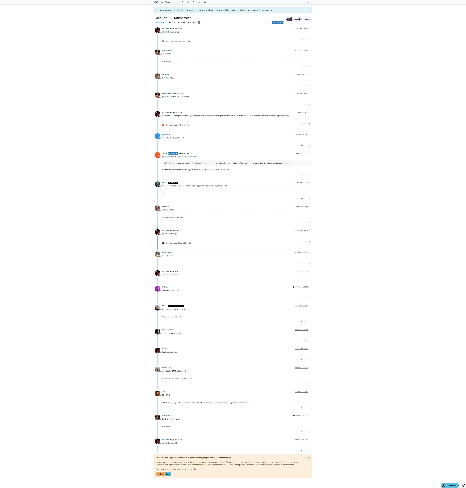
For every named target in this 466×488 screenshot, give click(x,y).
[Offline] (158, 30)
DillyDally (165, 74)
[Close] (309, 457)
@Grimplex (175, 230)
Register (161, 474)
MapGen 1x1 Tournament (187, 157)
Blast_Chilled (167, 252)
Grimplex (165, 206)
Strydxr (165, 306)
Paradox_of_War (168, 330)
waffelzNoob (167, 50)
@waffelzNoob (177, 28)
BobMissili (166, 134)
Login (168, 474)
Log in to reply (277, 22)
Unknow (165, 287)
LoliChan (165, 28)
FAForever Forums (163, 2)
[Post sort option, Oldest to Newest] (268, 22)
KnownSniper (167, 93)
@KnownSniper (177, 112)
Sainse (164, 153)
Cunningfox (166, 368)
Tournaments (162, 22)
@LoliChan (179, 93)
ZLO (163, 392)
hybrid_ (165, 182)
